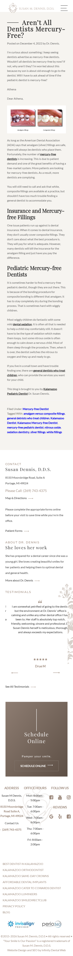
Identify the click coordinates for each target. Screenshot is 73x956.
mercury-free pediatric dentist (25, 427)
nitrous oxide (53, 427)
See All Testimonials (17, 686)
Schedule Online (33, 765)
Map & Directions (16, 498)
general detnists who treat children (28, 418)
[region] (36, 637)
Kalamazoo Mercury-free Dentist (37, 422)
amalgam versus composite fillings (44, 413)
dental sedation (22, 324)
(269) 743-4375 (11, 829)
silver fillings (38, 432)
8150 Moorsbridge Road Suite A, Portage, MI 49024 (11, 811)
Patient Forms (14, 530)
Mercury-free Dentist (36, 409)
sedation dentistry (18, 432)
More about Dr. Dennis (19, 580)
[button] (15, 673)
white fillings (54, 432)
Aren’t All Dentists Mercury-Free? (36, 28)
